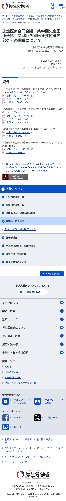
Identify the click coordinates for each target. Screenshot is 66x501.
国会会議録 (11, 237)
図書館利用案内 (13, 377)
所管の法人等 (11, 372)
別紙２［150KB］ (15, 102)
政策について (10, 319)
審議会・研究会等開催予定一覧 (20, 229)
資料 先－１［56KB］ (18, 149)
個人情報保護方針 (46, 439)
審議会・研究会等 (15, 221)
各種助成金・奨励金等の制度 (20, 213)
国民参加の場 (33, 292)
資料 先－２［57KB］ (18, 115)
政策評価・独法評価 (16, 254)
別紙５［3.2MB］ (15, 136)
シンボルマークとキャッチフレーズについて (18, 450)
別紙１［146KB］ (15, 99)
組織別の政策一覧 (15, 205)
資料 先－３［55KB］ (18, 132)
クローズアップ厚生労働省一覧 (20, 383)
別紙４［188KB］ (15, 122)
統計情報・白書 (11, 336)
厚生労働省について (13, 327)
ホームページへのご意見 (17, 462)
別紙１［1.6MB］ (15, 152)
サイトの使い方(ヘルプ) (17, 456)
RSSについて (43, 456)
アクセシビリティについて (50, 448)
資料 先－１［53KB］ (18, 95)
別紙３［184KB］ (15, 119)
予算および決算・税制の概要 (20, 245)
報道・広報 (8, 311)
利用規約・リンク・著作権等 (18, 441)
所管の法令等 (10, 344)
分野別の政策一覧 (15, 197)
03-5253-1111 (34, 489)
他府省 (8, 366)
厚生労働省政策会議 (16, 262)
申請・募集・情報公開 (15, 352)
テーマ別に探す (11, 302)
